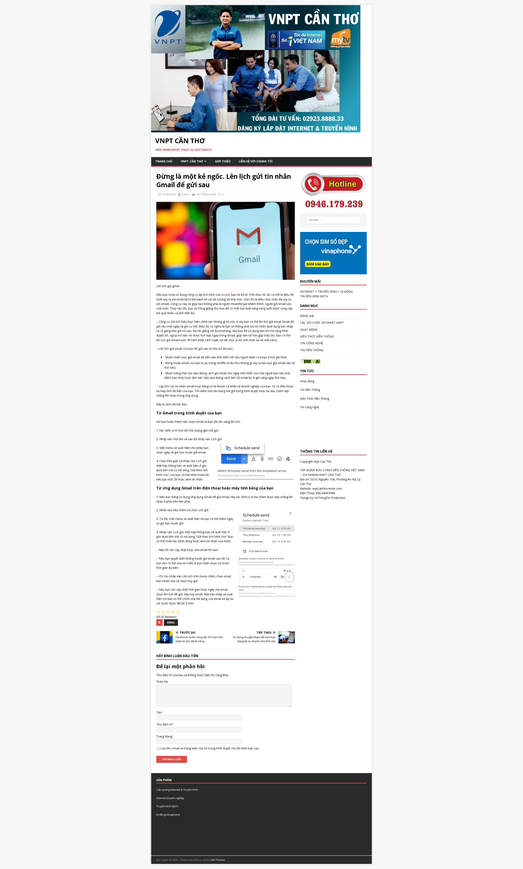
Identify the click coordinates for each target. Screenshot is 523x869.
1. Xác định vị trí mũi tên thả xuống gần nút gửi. (187, 430)
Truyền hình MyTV (167, 806)
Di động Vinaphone (168, 814)
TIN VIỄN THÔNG (311, 350)
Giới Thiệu (222, 161)
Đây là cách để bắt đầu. (171, 404)
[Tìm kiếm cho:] (333, 220)
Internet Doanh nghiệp (170, 798)
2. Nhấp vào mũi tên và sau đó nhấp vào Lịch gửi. (189, 439)
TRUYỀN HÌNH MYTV (314, 296)
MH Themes (218, 860)
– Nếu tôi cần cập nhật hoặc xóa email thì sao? (187, 550)
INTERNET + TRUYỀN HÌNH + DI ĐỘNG (326, 291)
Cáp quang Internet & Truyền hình (177, 789)
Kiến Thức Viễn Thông (314, 398)
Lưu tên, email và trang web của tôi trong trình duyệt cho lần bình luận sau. (209, 748)
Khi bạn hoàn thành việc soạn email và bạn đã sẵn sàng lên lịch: (198, 422)
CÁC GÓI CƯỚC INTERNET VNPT (322, 323)
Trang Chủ (163, 161)
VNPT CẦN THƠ (192, 161)
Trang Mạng (164, 736)
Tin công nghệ (309, 407)
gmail (171, 622)
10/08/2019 (168, 194)
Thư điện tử (164, 724)
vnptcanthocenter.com (327, 488)
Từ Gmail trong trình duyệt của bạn (189, 412)
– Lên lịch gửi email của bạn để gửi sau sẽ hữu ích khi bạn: (194, 349)
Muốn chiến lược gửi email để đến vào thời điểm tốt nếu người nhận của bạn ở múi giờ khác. (226, 357)
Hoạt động (307, 381)
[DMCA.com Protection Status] (310, 361)
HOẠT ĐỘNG (308, 330)
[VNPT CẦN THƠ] (255, 130)
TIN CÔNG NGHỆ (206, 194)
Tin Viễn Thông (310, 390)
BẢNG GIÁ (307, 316)
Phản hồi (162, 682)
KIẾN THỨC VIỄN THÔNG (317, 336)
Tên (158, 712)
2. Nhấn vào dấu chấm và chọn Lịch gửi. (182, 510)
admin (185, 194)
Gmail (225, 295)
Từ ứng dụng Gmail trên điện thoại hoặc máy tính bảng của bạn (214, 488)
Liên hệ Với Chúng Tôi (256, 161)
